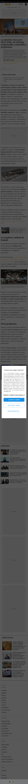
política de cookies (19, 390)
